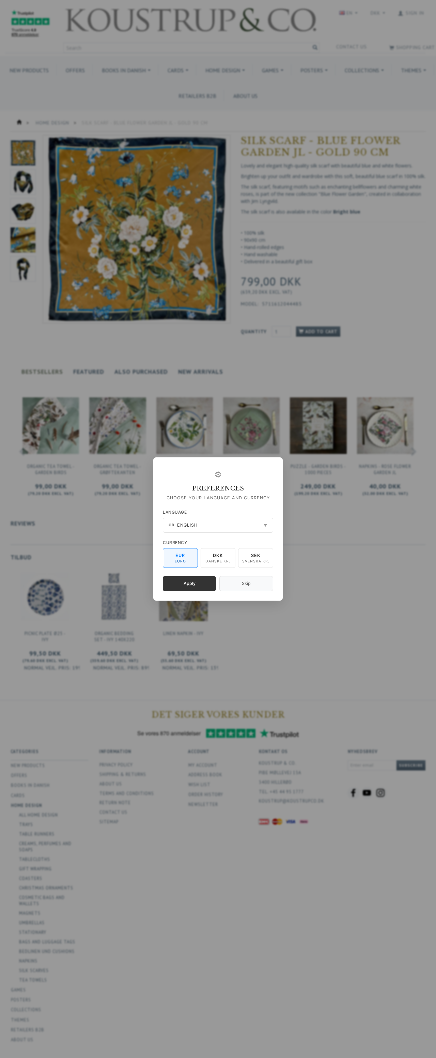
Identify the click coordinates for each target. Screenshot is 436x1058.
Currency (175, 542)
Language (175, 512)
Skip (246, 583)
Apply (190, 583)
